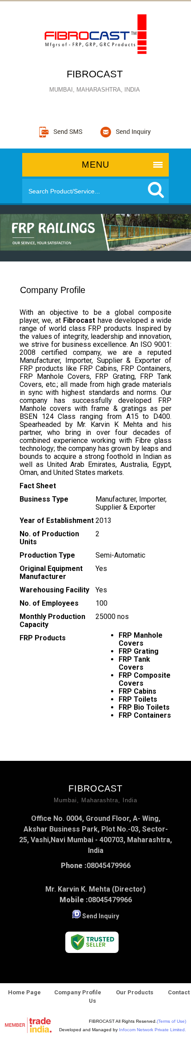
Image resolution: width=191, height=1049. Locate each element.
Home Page (24, 992)
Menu (95, 164)
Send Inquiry (100, 916)
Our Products (135, 992)
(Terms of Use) (171, 1021)
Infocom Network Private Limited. (152, 1029)
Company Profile (77, 992)
